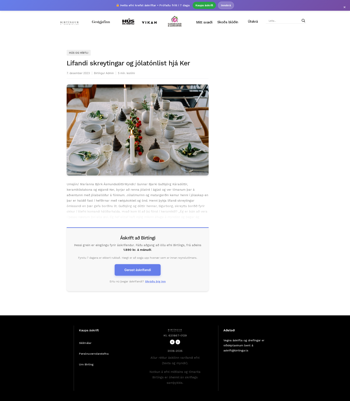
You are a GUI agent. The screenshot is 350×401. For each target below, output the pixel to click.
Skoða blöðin (227, 22)
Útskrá (253, 21)
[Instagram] (178, 342)
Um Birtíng (86, 364)
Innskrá (226, 5)
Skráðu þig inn (155, 281)
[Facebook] (172, 342)
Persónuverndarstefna (93, 353)
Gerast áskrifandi (137, 270)
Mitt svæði (204, 22)
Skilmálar (85, 343)
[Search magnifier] (303, 20)
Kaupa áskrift (204, 5)
